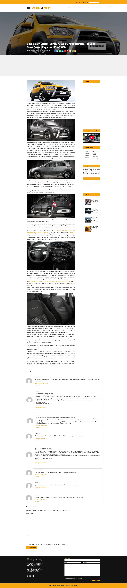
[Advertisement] (63, 65)
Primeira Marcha (95, 158)
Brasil (90, 169)
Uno (97, 173)
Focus (99, 171)
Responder (37, 385)
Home (69, 8)
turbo (94, 173)
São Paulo (91, 173)
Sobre (77, 2)
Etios (91, 171)
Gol (90, 172)
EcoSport (91, 170)
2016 (84, 168)
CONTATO (80, 2)
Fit (95, 171)
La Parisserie (87, 182)
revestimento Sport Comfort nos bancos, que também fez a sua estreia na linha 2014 (49, 281)
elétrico (95, 170)
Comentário (29, 513)
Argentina (98, 168)
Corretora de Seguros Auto (94, 154)
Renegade (98, 172)
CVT (84, 170)
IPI (83, 172)
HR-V (95, 172)
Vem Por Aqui (94, 182)
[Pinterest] (65, 51)
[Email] (73, 51)
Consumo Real (81, 8)
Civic (95, 169)
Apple (95, 168)
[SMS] (70, 51)
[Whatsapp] (60, 51)
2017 (86, 168)
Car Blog (93, 151)
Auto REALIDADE (87, 151)
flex (97, 171)
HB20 (93, 172)
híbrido (98, 172)
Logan (88, 172)
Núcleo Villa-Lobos (88, 186)
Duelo (74, 8)
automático (85, 169)
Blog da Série (87, 155)
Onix (90, 172)
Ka (85, 172)
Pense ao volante (95, 156)
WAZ (93, 184)
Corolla (98, 169)
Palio (92, 172)
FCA (94, 171)
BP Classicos (87, 157)
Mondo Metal (87, 184)
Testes (88, 8)
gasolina (86, 172)
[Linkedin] (62, 51)
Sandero (85, 173)
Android (88, 168)
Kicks (86, 172)
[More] (75, 51)
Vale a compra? (95, 8)
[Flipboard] (67, 51)
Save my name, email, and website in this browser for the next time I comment (46, 544)
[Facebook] (55, 51)
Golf (91, 172)
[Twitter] (57, 51)
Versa (99, 173)
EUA (92, 171)
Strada (88, 173)
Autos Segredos (87, 153)
